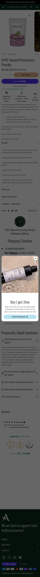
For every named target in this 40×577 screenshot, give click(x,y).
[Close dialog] (36, 258)
